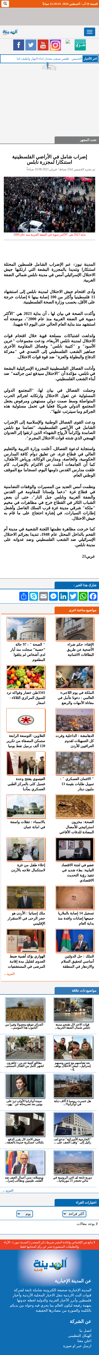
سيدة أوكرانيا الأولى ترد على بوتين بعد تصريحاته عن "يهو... (24, 1102)
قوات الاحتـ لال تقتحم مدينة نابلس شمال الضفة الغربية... (72, 1026)
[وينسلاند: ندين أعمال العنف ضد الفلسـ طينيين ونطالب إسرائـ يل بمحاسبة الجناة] (24, 1162)
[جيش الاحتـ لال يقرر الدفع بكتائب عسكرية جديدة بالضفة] (24, 1124)
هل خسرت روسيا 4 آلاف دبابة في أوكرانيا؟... (72, 1102)
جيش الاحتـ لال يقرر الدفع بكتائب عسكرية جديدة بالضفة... (24, 1140)
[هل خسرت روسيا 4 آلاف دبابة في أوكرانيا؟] (73, 1086)
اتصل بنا (85, 1331)
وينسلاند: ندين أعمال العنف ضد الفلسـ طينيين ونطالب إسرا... (24, 1179)
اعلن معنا (84, 1341)
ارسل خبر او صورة (77, 1346)
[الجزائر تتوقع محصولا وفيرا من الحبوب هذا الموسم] (24, 1009)
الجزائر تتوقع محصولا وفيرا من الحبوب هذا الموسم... (24, 1026)
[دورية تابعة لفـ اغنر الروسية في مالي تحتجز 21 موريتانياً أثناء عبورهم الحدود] (73, 1162)
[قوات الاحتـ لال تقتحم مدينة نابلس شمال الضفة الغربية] (73, 1009)
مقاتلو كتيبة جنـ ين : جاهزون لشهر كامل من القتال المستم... (24, 1064)
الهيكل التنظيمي (79, 1336)
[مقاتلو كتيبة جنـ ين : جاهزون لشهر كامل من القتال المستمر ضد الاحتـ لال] (24, 1048)
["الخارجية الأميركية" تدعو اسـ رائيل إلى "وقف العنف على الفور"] (73, 1124)
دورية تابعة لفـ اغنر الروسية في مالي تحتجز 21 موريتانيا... (72, 1179)
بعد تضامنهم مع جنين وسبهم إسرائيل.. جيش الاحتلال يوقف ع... (72, 1065)
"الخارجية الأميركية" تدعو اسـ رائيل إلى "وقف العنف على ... (72, 1140)
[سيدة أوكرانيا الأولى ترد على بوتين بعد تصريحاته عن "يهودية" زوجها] (24, 1086)
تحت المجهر (88, 140)
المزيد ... (9, 974)
